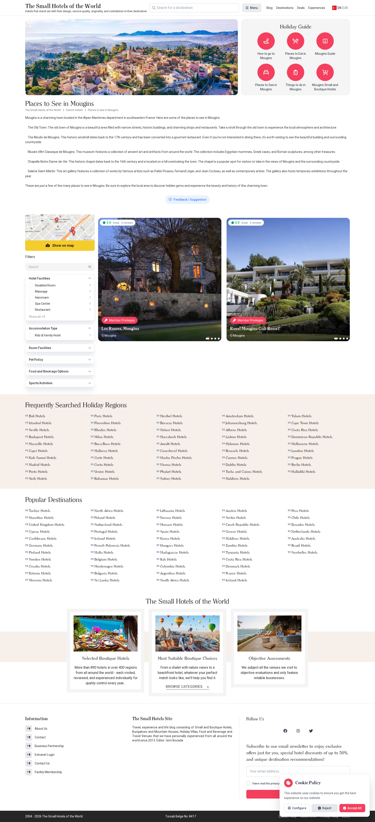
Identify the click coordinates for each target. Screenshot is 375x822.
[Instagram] (298, 731)
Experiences (316, 8)
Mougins (110, 335)
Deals (301, 8)
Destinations (284, 8)
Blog (269, 8)
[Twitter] (311, 731)
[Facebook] (285, 731)
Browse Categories (184, 687)
